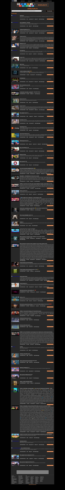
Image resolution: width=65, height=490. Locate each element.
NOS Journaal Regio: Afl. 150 (24, 147)
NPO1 (27, 33)
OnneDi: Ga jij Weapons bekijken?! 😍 (25, 71)
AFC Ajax (13, 480)
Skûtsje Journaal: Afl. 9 (23, 190)
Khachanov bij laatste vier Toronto (25, 318)
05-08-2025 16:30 (22, 234)
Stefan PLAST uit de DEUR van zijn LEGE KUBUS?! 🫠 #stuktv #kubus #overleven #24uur (34, 208)
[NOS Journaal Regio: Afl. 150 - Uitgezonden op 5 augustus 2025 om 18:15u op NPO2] (15, 151)
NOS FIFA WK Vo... (21, 481)
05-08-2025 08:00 (23, 403)
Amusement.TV (31, 19)
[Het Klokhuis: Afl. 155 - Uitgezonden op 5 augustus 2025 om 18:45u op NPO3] (15, 123)
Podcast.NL (36, 1)
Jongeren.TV (31, 116)
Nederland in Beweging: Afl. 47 (24, 367)
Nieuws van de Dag (23, 154)
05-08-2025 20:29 (22, 67)
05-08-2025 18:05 (22, 158)
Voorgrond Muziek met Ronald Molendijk (26, 262)
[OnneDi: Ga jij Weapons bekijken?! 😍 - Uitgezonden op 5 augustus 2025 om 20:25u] (15, 74)
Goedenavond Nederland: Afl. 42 (25, 29)
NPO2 (27, 137)
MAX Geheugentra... (14, 478)
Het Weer (21, 346)
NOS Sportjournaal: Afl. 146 (24, 140)
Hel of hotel (20, 483)
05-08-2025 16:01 (22, 259)
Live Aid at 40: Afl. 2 (23, 36)
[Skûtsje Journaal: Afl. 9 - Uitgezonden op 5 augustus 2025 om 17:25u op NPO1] (15, 194)
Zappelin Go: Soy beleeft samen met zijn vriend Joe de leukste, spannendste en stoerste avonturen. (36, 434)
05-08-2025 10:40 (22, 350)
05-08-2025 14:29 (22, 292)
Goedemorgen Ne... (14, 481)
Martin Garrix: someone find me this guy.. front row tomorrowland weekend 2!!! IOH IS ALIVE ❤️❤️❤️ (36, 304)
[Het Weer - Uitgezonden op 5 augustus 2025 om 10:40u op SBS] (13, 346)
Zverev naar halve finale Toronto (25, 325)
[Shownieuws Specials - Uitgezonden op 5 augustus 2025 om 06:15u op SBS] (15, 441)
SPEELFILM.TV (33, 9)
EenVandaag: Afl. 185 (23, 126)
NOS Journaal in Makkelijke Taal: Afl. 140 (26, 215)
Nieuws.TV (36, 19)
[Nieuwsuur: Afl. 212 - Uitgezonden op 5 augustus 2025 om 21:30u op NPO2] (15, 46)
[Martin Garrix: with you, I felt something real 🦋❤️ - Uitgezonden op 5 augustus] (15, 293)
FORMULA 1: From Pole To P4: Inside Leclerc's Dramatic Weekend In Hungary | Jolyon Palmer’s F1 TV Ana (36, 183)
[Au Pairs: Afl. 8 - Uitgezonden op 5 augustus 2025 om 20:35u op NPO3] (15, 60)
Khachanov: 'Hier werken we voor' (25, 353)
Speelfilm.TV (42, 476)
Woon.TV (41, 280)
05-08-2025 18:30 (22, 130)
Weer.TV (30, 350)
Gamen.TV (31, 234)
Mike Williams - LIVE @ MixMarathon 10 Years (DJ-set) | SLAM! (29, 176)
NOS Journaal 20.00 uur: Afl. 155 (25, 85)
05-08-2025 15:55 (22, 271)
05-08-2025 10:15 (22, 371)
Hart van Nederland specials (25, 448)
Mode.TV (32, 482)
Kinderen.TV (31, 437)
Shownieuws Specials (23, 441)
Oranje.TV (36, 480)
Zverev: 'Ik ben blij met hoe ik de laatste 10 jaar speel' (28, 360)
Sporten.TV (30, 53)
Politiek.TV (36, 481)
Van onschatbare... (21, 482)
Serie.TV (30, 67)
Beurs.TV (27, 477)
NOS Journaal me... (14, 482)
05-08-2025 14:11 (22, 305)
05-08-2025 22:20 (22, 33)
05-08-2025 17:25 (22, 194)
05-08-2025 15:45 (22, 280)
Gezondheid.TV (38, 238)
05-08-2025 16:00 (22, 266)
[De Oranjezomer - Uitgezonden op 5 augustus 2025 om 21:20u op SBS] (14, 50)
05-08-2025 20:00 (23, 88)
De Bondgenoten (22, 78)
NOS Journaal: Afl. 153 (23, 161)
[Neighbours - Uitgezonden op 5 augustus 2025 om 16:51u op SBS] (15, 225)
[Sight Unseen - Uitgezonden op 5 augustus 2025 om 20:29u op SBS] (15, 67)
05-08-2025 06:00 (23, 451)
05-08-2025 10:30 (22, 355)
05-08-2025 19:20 (22, 93)
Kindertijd (13, 483)
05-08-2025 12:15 (22, 344)
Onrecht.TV (35, 300)
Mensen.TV (37, 60)
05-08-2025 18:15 (22, 144)
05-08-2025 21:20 (22, 53)
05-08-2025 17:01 (22, 205)
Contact (42, 1)
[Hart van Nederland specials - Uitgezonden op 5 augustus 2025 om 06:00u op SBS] (16, 448)
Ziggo (27, 319)
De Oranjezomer (22, 50)
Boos (12, 477)
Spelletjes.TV (42, 477)
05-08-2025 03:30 (23, 458)
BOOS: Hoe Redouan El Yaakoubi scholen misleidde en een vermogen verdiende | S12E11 (33, 243)
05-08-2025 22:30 (22, 26)
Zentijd (20, 479)
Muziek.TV (31, 181)
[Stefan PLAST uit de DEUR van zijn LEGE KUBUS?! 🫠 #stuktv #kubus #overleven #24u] (15, 211)
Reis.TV (36, 137)
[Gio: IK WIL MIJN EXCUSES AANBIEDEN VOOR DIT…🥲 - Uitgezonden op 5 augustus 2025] (15, 171)
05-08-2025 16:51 (22, 225)
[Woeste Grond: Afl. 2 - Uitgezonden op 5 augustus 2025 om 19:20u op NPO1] (15, 102)
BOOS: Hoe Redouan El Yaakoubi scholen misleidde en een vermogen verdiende (32, 236)
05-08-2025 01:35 (22, 465)
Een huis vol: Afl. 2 (23, 105)
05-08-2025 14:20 (22, 300)
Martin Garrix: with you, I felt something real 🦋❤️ (28, 290)
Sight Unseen (22, 64)
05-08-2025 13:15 (22, 319)
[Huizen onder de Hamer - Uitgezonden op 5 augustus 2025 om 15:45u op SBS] (15, 276)
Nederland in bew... (14, 479)
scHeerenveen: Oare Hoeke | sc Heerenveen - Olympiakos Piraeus (30, 92)
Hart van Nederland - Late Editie (25, 22)
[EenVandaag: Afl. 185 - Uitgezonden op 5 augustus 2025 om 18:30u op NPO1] (15, 130)
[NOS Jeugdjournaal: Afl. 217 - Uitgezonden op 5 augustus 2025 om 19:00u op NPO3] (15, 116)
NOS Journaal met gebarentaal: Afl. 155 (26, 374)
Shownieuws (22, 15)
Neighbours (21, 222)
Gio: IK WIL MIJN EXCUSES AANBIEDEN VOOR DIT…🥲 (27, 168)
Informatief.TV (31, 109)
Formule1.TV (32, 188)
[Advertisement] (5, 16)
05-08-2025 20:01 (22, 81)
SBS (27, 19)
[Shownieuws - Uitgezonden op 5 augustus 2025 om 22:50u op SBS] (13, 15)
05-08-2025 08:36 (23, 383)
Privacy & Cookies (49, 1)
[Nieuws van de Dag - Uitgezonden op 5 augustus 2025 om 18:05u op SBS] (15, 158)
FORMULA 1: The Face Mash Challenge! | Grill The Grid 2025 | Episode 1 (30, 311)
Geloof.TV (27, 481)
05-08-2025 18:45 (22, 123)
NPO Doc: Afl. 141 (22, 297)
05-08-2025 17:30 (22, 181)
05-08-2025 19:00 (22, 109)
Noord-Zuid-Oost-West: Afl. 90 (24, 133)
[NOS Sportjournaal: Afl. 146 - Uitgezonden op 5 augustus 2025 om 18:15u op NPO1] (15, 144)
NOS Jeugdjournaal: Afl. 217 (24, 112)
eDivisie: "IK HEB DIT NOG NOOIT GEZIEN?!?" (26, 381)
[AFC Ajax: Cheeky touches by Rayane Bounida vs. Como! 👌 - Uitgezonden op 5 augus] (15, 273)
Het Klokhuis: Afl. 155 (23, 119)
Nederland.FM (23, 1)
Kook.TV (32, 479)
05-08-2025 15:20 (22, 286)
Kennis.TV (30, 300)
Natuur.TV (36, 476)
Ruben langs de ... (21, 477)
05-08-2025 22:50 (22, 19)
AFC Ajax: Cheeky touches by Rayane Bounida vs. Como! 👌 (29, 269)
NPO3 (27, 60)
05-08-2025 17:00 (22, 209)
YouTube (28, 74)
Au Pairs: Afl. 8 (22, 57)
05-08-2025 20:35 (23, 60)
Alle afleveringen (41, 19)
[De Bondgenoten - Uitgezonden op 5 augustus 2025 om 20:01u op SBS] (15, 81)
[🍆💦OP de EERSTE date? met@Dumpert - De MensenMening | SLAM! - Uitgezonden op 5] (15, 201)
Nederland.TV (30, 1)
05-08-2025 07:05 (23, 437)
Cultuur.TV (36, 286)
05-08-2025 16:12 (22, 238)
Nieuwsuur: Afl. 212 (23, 43)
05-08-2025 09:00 (23, 378)
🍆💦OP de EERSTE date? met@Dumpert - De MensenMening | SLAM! (30, 197)
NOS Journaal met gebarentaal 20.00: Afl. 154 (27, 461)
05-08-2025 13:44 (23, 315)
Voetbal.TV (35, 53)
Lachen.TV (32, 480)
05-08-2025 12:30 (22, 326)
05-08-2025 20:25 (22, 74)
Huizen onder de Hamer (23, 276)
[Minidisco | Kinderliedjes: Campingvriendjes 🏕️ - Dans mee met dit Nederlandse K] (15, 391)
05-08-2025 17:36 (22, 173)
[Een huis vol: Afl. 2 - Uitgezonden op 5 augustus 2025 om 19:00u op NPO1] (15, 109)
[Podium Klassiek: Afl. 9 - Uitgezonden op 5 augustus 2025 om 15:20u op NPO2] (15, 286)
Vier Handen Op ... (21, 478)
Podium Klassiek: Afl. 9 (23, 283)
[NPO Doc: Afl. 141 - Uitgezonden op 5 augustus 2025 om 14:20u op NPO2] (15, 300)
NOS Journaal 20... (21, 480)
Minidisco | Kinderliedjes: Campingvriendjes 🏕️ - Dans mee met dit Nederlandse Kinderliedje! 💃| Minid (36, 388)
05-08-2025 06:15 (22, 444)
